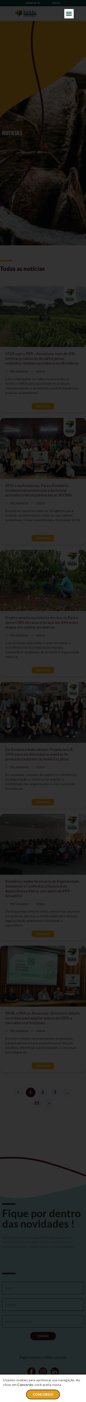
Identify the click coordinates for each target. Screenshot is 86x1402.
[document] (43, 701)
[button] (69, 13)
